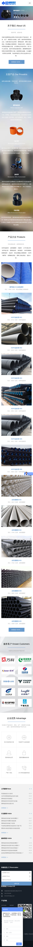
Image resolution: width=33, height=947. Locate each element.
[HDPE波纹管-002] (16, 334)
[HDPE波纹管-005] (16, 425)
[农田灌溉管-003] (16, 546)
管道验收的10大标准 (7, 793)
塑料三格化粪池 (21, 255)
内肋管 (20, 248)
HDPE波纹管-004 (16, 408)
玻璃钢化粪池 (11, 255)
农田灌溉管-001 (16, 500)
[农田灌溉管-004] (16, 577)
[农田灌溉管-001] (16, 486)
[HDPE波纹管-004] (16, 394)
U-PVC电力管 (27, 248)
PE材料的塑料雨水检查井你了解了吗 (11, 826)
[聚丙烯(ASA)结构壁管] (16, 273)
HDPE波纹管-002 (16, 348)
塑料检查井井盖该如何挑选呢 (9, 850)
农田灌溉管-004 (16, 591)
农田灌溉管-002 (16, 530)
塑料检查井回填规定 (6, 798)
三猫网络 (26, 934)
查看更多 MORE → (16, 62)
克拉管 (11, 253)
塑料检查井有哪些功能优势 (8, 821)
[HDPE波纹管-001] (16, 303)
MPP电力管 (5, 250)
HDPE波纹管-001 (16, 317)
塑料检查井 (13, 250)
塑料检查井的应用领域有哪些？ (10, 843)
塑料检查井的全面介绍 (7, 803)
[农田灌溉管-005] (16, 607)
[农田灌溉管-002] (16, 516)
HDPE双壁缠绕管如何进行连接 (9, 796)
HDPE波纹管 (5, 248)
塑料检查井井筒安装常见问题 (9, 801)
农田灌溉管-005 (16, 621)
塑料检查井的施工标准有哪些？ (10, 818)
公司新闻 (29, 788)
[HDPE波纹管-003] (16, 364)
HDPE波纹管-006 (16, 469)
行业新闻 (29, 813)
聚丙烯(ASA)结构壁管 (16, 287)
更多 (31, 837)
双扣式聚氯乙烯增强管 (20, 253)
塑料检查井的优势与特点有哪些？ (10, 845)
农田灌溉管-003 (16, 560)
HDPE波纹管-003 (16, 378)
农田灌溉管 (13, 248)
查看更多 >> (4, 808)
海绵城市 (20, 250)
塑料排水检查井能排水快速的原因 (10, 828)
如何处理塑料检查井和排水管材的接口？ (12, 853)
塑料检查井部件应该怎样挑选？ (10, 848)
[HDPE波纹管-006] (16, 455)
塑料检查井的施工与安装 (8, 823)
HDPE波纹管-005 (16, 439)
